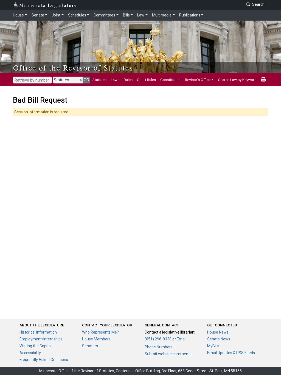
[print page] (263, 79)
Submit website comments (168, 354)
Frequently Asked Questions (43, 359)
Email (181, 339)
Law (140, 15)
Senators (90, 346)
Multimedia (162, 15)
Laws (115, 79)
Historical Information (38, 332)
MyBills (213, 346)
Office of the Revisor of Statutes (73, 67)
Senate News (218, 339)
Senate (38, 15)
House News (218, 332)
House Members (96, 339)
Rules (128, 79)
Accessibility (30, 353)
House (18, 15)
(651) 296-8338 (158, 339)
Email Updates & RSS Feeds (231, 353)
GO (86, 79)
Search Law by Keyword (237, 79)
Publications (189, 15)
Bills (126, 15)
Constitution (170, 79)
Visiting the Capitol (35, 346)
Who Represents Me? (100, 332)
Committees (104, 15)
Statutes (99, 79)
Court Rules (146, 79)
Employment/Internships (41, 339)
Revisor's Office (197, 79)
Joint (56, 15)
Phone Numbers (159, 347)
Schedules (77, 15)
